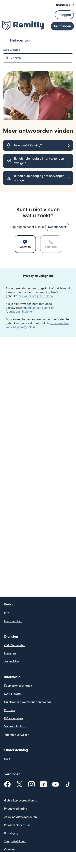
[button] (65, 5)
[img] (23, 25)
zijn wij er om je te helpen (35, 296)
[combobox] (57, 227)
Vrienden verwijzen (16, 734)
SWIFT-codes (13, 694)
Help (7, 758)
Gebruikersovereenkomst (20, 800)
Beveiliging (11, 833)
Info (6, 613)
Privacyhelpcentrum (17, 825)
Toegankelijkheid (15, 841)
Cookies (9, 849)
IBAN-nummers (13, 718)
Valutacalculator (15, 726)
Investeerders (13, 621)
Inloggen (10, 653)
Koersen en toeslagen (18, 685)
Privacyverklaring (15, 808)
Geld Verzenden (14, 645)
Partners (9, 710)
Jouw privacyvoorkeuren (20, 817)
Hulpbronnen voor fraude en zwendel (28, 702)
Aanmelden (11, 661)
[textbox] (42, 58)
